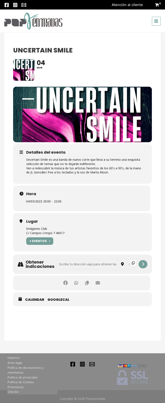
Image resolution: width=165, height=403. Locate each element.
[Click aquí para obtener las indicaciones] (143, 264)
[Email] (23, 5)
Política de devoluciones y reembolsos (26, 370)
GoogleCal (58, 300)
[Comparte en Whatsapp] (76, 283)
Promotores (16, 387)
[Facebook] (6, 5)
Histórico (14, 358)
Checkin (13, 392)
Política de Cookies (21, 382)
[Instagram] (15, 5)
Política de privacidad (22, 377)
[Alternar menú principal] (156, 21)
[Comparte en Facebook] (65, 283)
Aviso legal (15, 362)
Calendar (34, 300)
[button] (127, 4)
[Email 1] (92, 364)
